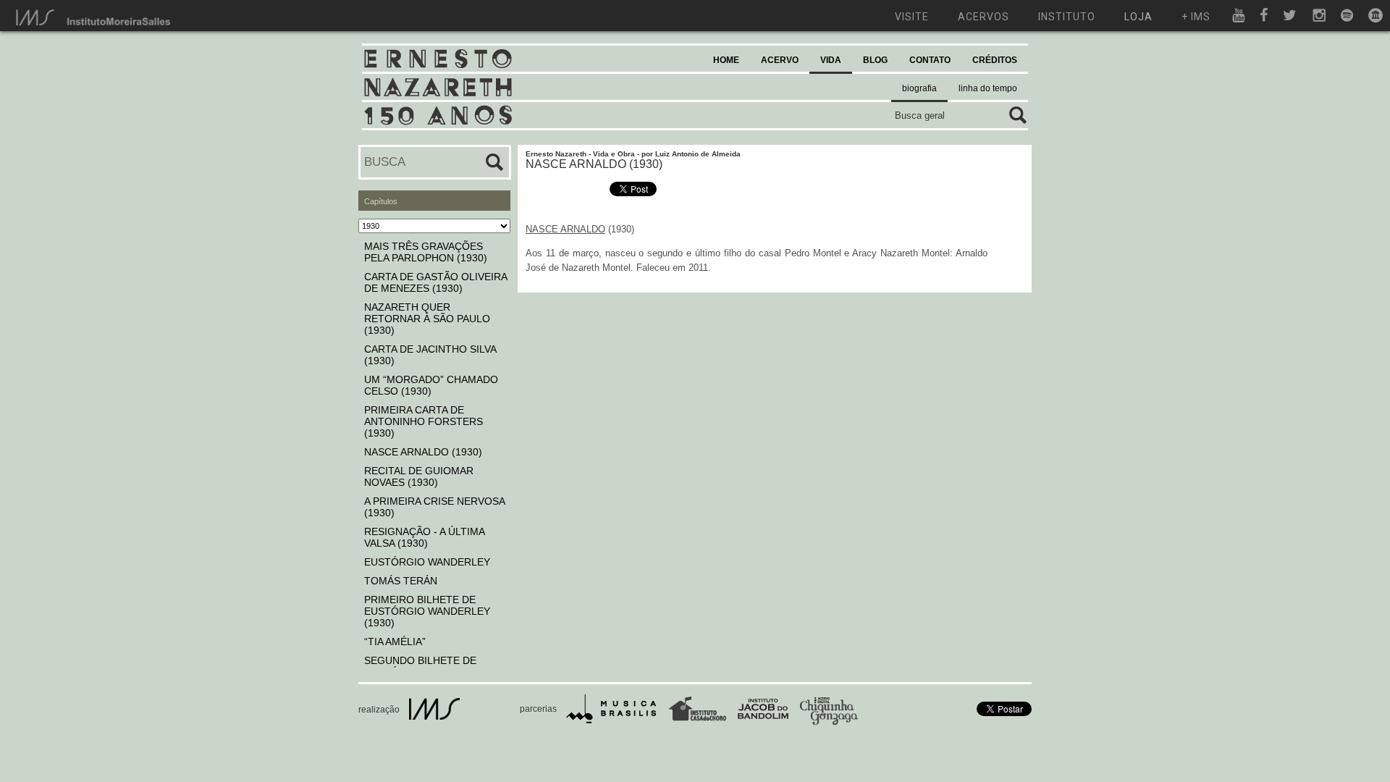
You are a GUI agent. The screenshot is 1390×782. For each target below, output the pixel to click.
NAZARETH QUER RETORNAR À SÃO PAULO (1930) (427, 318)
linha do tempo (988, 88)
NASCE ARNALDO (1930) (423, 452)
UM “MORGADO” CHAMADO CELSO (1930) (431, 385)
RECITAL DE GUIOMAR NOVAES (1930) (418, 476)
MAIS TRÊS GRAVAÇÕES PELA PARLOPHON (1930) (425, 252)
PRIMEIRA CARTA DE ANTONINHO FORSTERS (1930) (423, 421)
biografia (919, 88)
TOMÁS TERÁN (400, 580)
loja (1138, 16)
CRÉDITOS (994, 60)
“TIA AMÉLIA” (395, 641)
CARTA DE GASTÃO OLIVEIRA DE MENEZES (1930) (435, 282)
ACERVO (780, 60)
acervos (983, 16)
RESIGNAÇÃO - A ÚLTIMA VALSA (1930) (424, 537)
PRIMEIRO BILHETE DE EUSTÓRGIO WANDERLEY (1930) (427, 611)
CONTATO (930, 60)
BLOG (875, 60)
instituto (1066, 16)
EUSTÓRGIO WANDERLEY (427, 562)
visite (912, 16)
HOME (726, 60)
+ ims (1196, 16)
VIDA (830, 60)
